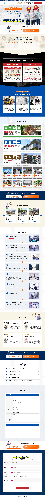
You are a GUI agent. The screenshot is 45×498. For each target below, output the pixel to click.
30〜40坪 (19, 476)
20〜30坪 (15, 476)
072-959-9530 (11, 238)
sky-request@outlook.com (17, 409)
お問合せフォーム (14, 239)
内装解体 (23, 474)
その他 (29, 474)
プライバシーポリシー (22, 484)
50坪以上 (27, 476)
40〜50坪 (23, 476)
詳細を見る (11, 221)
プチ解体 (26, 474)
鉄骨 (17, 474)
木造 (14, 474)
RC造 (19, 474)
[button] (22, 223)
